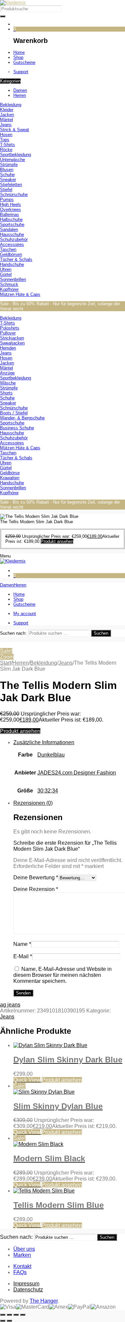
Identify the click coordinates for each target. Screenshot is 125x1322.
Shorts (6, 392)
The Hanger (44, 1301)
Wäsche (8, 382)
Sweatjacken (12, 342)
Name (22, 944)
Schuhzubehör (14, 239)
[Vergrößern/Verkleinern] (2, 1315)
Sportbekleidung (15, 154)
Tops (4, 139)
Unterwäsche (12, 159)
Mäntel (6, 119)
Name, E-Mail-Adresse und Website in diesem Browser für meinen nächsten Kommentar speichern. (62, 975)
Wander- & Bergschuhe (22, 417)
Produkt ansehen (20, 731)
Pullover (8, 332)
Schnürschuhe (14, 194)
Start (5, 663)
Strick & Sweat (14, 129)
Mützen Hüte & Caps (20, 294)
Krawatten (9, 477)
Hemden (8, 347)
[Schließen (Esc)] (22, 1315)
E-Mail (22, 956)
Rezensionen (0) (33, 803)
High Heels (10, 204)
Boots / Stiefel (14, 412)
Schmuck (9, 284)
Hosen (6, 134)
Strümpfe (9, 164)
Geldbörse (10, 472)
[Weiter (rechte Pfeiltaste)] (9, 1321)
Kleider (6, 109)
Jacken (7, 114)
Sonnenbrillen (13, 279)
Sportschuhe (12, 224)
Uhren (5, 269)
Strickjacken (12, 337)
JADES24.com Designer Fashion (76, 772)
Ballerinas (9, 214)
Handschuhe (12, 264)
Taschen (8, 249)
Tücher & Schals (16, 259)
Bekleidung (10, 104)
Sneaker (8, 179)
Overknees (10, 209)
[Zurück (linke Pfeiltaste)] (2, 1321)
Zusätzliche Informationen (43, 742)
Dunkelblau (51, 755)
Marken (22, 1255)
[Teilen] (16, 1315)
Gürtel (6, 274)
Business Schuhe (17, 427)
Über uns (24, 1249)
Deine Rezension (35, 889)
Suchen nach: (13, 633)
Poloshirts (9, 328)
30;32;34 (47, 790)
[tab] (69, 770)
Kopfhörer (9, 289)
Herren (20, 663)
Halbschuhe (11, 219)
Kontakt (22, 1266)
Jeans (6, 124)
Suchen (101, 633)
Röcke (6, 149)
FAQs (20, 1272)
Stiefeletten (11, 184)
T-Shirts (7, 144)
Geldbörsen (11, 254)
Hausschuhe (12, 234)
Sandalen (9, 229)
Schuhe (7, 174)
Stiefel (6, 189)
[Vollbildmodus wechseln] (9, 1315)
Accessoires (12, 244)
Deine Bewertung (35, 877)
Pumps (7, 199)
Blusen (6, 169)
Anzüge (7, 372)
